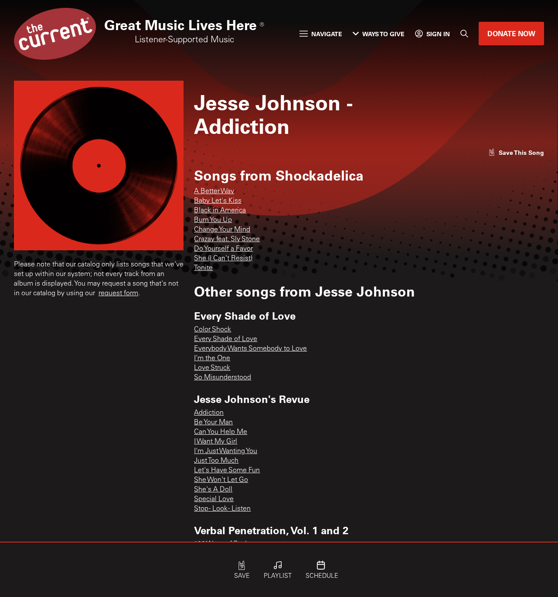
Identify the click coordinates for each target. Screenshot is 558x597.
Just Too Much (216, 460)
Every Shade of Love (225, 339)
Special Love (214, 499)
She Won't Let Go (221, 480)
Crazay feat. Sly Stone (227, 239)
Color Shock (212, 329)
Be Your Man (213, 422)
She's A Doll (213, 489)
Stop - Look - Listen (222, 508)
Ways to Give (383, 34)
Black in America (220, 210)
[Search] (464, 33)
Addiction (209, 412)
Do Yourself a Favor (223, 249)
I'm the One (212, 358)
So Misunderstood (222, 377)
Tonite (203, 268)
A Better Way (214, 191)
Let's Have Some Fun (227, 470)
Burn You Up (213, 220)
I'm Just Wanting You (225, 451)
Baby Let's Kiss (218, 201)
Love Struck (212, 368)
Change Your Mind (222, 229)
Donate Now (511, 33)
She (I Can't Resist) (223, 258)
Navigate (326, 34)
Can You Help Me (220, 432)
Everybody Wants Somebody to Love (250, 348)
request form (118, 293)
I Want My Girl (215, 441)
